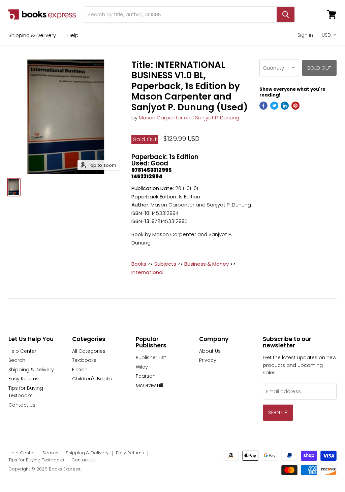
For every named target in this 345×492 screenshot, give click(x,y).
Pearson (146, 376)
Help (73, 35)
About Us (210, 351)
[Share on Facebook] (263, 106)
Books (138, 263)
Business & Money (206, 263)
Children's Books (92, 378)
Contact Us (21, 405)
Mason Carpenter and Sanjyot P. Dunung (189, 117)
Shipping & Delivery (32, 35)
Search (16, 360)
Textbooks (84, 360)
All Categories (88, 351)
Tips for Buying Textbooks (36, 460)
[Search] (285, 14)
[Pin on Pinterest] (295, 106)
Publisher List (151, 357)
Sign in (305, 35)
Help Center (22, 351)
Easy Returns (23, 378)
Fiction (80, 369)
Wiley (142, 367)
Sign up (278, 412)
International (147, 272)
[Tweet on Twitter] (274, 106)
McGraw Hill (149, 385)
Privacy (207, 360)
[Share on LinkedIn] (285, 106)
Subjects (165, 263)
